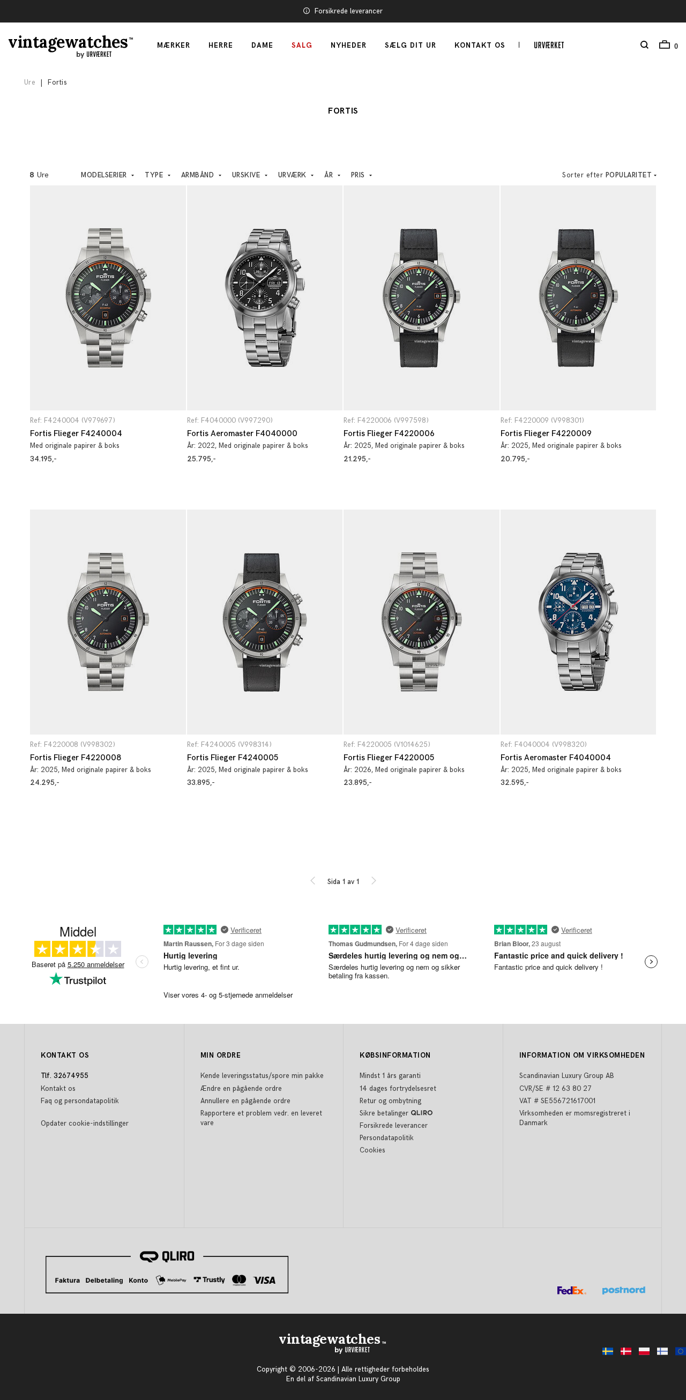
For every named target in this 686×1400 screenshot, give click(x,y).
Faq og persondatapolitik (80, 1101)
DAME (262, 45)
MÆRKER (173, 45)
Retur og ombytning (390, 1101)
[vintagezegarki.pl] (641, 1354)
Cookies (372, 1150)
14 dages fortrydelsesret (398, 1088)
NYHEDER (349, 45)
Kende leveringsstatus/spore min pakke (262, 1076)
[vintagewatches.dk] (623, 1354)
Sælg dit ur (410, 45)
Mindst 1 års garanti (390, 1076)
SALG (302, 45)
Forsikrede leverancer (349, 11)
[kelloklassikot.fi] (660, 1354)
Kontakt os (479, 45)
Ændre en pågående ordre (241, 1088)
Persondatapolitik (387, 1138)
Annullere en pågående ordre (245, 1101)
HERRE (220, 45)
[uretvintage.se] (605, 1354)
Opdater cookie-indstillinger (85, 1123)
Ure (29, 82)
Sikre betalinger (384, 1113)
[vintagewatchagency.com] (678, 1354)
